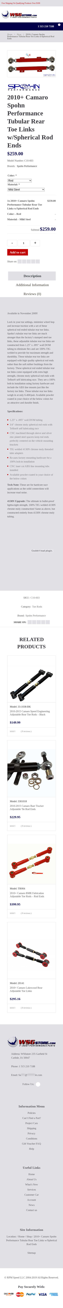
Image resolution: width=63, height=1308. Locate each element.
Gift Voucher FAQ (31, 1143)
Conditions (31, 1138)
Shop (19, 34)
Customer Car (31, 1194)
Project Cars (31, 1123)
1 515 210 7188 (45, 26)
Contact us (31, 1210)
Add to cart (18, 252)
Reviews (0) (32, 294)
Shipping (31, 1128)
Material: (14, 184)
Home (9, 34)
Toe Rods (37, 606)
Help (31, 1148)
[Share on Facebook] (20, 261)
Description (32, 276)
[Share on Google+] (29, 261)
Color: (12, 175)
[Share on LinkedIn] (33, 261)
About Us (31, 1179)
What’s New (31, 1184)
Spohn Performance (27, 166)
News (32, 1205)
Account (31, 1200)
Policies (32, 1113)
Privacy (31, 1133)
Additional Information (32, 285)
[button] (28, 55)
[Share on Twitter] (24, 261)
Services (31, 1189)
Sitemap (31, 1252)
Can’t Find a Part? (31, 1118)
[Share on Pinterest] (38, 261)
